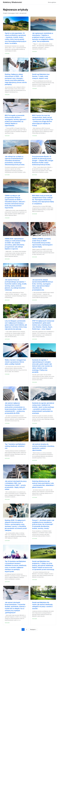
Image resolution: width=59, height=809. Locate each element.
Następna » (33, 629)
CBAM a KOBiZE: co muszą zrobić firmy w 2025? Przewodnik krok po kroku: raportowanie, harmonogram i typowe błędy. (42, 243)
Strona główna (52, 2)
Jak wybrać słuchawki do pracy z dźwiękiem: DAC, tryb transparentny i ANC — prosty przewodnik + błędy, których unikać (16, 485)
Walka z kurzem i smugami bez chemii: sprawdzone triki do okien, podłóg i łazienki (15, 362)
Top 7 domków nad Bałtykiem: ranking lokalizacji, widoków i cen (15, 446)
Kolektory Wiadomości (12, 2)
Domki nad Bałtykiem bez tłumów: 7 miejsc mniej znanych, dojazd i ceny (41, 76)
